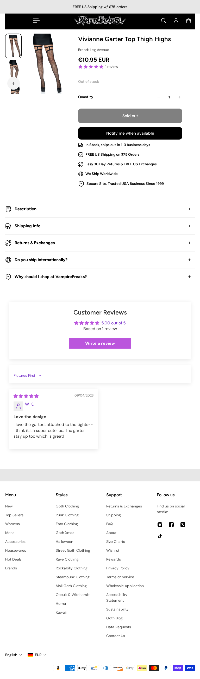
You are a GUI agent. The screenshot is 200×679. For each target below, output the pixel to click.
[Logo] (100, 20)
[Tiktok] (160, 536)
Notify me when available (130, 133)
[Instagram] (160, 524)
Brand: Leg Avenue (93, 49)
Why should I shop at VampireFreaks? (51, 276)
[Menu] (35, 20)
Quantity (85, 97)
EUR (38, 654)
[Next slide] (13, 83)
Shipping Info (27, 225)
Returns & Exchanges (35, 242)
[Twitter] (183, 524)
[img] (26, 396)
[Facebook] (171, 524)
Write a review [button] (100, 343)
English (11, 654)
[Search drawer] (163, 20)
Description (25, 208)
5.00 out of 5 (113, 323)
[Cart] (188, 20)
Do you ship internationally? (41, 259)
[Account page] (176, 20)
